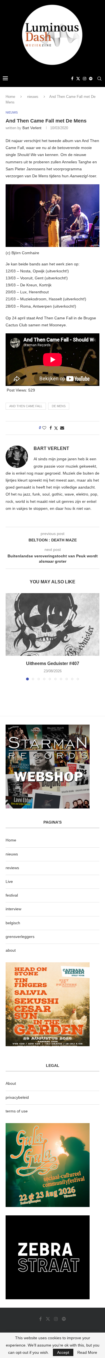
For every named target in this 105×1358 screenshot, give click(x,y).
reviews (12, 868)
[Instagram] (84, 78)
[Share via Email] (62, 428)
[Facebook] (72, 78)
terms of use (17, 1111)
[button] (10, 636)
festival (12, 895)
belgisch (13, 923)
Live (9, 881)
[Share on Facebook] (51, 428)
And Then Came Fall (25, 406)
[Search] (99, 78)
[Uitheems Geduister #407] (52, 624)
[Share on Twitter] (56, 428)
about (11, 950)
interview (13, 909)
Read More (87, 1352)
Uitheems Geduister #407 (52, 663)
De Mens (59, 406)
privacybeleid (17, 1097)
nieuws (32, 97)
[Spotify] (90, 78)
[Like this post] (44, 428)
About (11, 1083)
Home (10, 97)
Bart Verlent (31, 128)
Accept (63, 1352)
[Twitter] (78, 78)
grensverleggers (20, 936)
